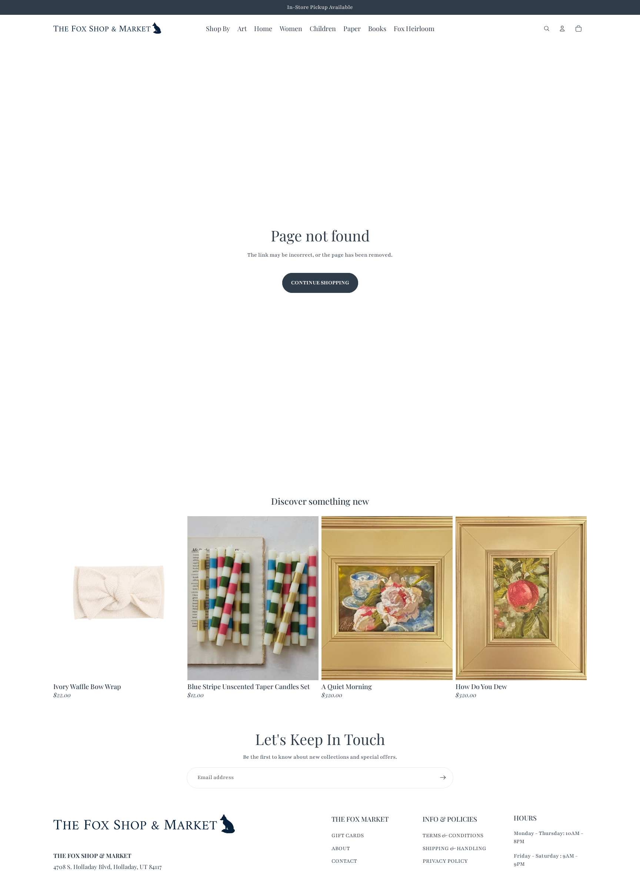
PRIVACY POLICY (445, 861)
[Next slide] (307, 598)
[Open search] (547, 28)
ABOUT (340, 848)
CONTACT (344, 861)
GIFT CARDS (347, 835)
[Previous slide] (198, 598)
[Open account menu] (562, 28)
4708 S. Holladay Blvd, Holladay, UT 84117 (107, 867)
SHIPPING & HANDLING (454, 848)
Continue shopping (320, 282)
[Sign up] (443, 778)
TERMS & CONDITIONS (453, 835)
